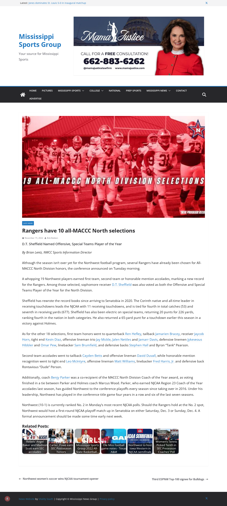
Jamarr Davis (148, 339)
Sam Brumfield (85, 345)
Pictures (47, 90)
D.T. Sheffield (122, 284)
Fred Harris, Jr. (163, 361)
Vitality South (46, 499)
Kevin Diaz (53, 339)
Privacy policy (107, 499)
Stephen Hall (138, 345)
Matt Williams (124, 361)
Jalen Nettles (121, 339)
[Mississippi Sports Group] (23, 95)
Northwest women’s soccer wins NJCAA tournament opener (61, 479)
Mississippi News (157, 90)
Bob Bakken (52, 238)
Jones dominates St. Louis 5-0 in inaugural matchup (57, 2)
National (115, 90)
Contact (181, 90)
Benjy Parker (60, 377)
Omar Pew (48, 345)
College (95, 90)
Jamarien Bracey (167, 334)
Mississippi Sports (69, 90)
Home (33, 90)
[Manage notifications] (7, 498)
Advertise (35, 98)
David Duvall (146, 355)
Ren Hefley (133, 334)
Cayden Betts (92, 355)
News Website (27, 499)
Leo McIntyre (75, 361)
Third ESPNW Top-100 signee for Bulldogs (178, 479)
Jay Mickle (103, 339)
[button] (82, 90)
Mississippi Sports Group (40, 40)
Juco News (28, 223)
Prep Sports (133, 90)
